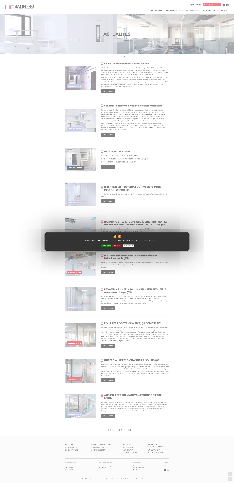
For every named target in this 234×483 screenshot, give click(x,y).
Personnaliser (128, 246)
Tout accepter (106, 246)
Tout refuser (117, 246)
